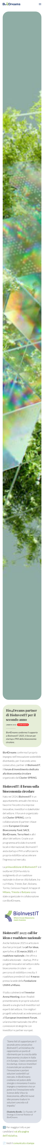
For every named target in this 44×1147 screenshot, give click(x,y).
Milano (6, 892)
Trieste (15, 892)
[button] (40, 4)
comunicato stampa (23, 1143)
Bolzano (25, 892)
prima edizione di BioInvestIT (21, 866)
